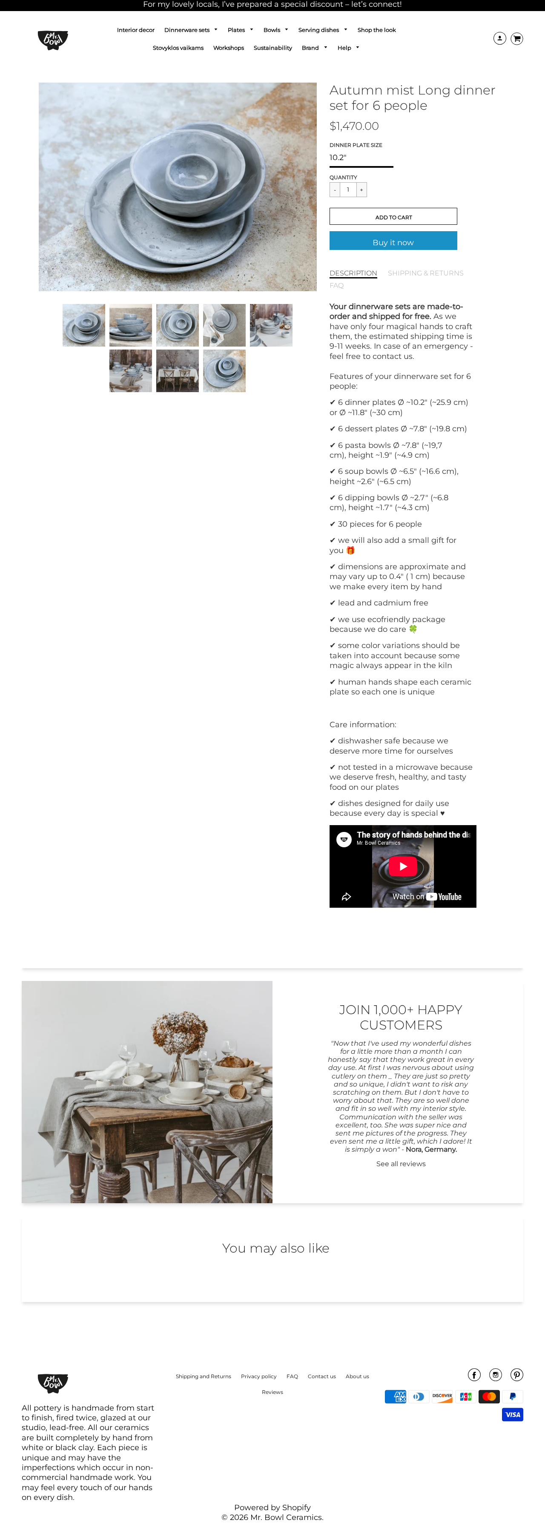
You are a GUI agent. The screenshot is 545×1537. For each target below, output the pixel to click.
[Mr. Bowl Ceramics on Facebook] (474, 1377)
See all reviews (401, 1164)
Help (345, 47)
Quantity (343, 177)
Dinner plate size (356, 145)
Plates (237, 29)
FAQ (337, 285)
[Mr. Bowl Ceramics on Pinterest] (517, 1377)
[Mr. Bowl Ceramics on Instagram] (495, 1377)
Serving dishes (319, 29)
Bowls (272, 29)
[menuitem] (136, 30)
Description (353, 273)
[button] (393, 216)
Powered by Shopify (272, 1507)
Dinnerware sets (187, 29)
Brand (311, 47)
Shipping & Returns (426, 273)
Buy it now (393, 242)
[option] (178, 187)
